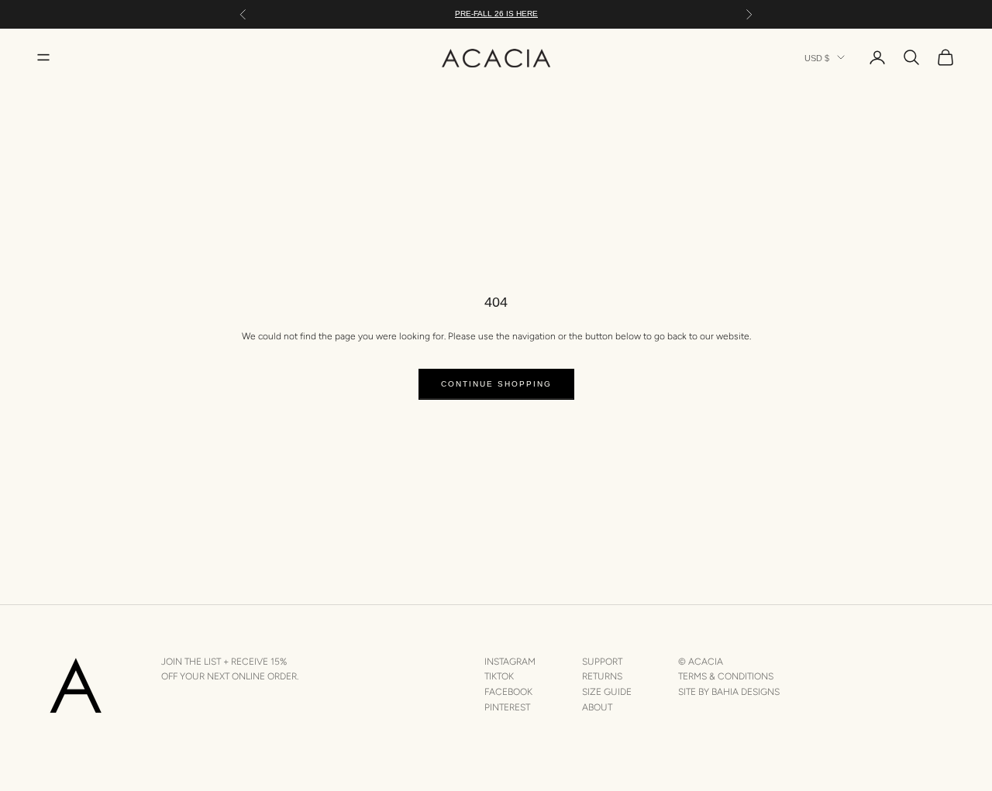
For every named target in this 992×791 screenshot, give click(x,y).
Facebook (508, 691)
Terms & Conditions (725, 676)
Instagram (510, 661)
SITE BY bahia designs (729, 691)
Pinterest (507, 707)
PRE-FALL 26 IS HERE (496, 13)
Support (602, 661)
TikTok (499, 676)
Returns (602, 676)
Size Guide (607, 691)
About (597, 707)
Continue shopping (496, 384)
